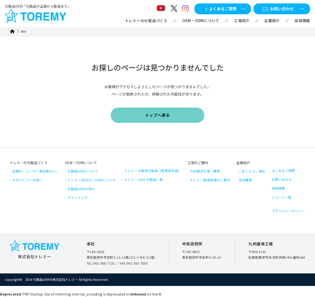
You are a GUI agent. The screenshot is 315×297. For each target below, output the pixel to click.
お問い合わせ (282, 179)
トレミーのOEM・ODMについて (91, 180)
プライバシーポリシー (288, 211)
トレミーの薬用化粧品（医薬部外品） (152, 170)
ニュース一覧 (282, 197)
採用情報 (302, 20)
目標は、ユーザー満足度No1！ (35, 171)
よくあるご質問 (283, 170)
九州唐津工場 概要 (205, 171)
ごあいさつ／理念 (252, 171)
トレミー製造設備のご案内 (210, 180)
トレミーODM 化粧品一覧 (143, 179)
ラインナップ (77, 197)
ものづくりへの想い (27, 180)
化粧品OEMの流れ (81, 188)
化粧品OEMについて (82, 171)
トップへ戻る (157, 115)
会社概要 (245, 180)
